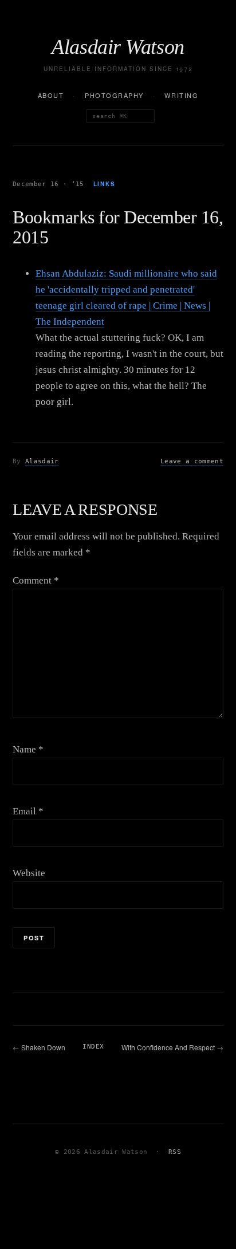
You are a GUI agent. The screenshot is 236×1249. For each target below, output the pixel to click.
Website (29, 873)
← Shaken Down (39, 1047)
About (51, 95)
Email (28, 811)
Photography (114, 95)
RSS (174, 1152)
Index (93, 1046)
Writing (181, 95)
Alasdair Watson (118, 47)
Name (28, 749)
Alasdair (42, 461)
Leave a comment (191, 461)
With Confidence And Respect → (172, 1047)
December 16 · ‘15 (48, 184)
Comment (36, 580)
